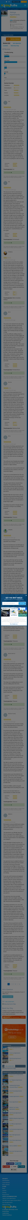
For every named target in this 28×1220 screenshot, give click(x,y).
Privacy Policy (16, 622)
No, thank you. (14, 624)
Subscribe (22, 603)
